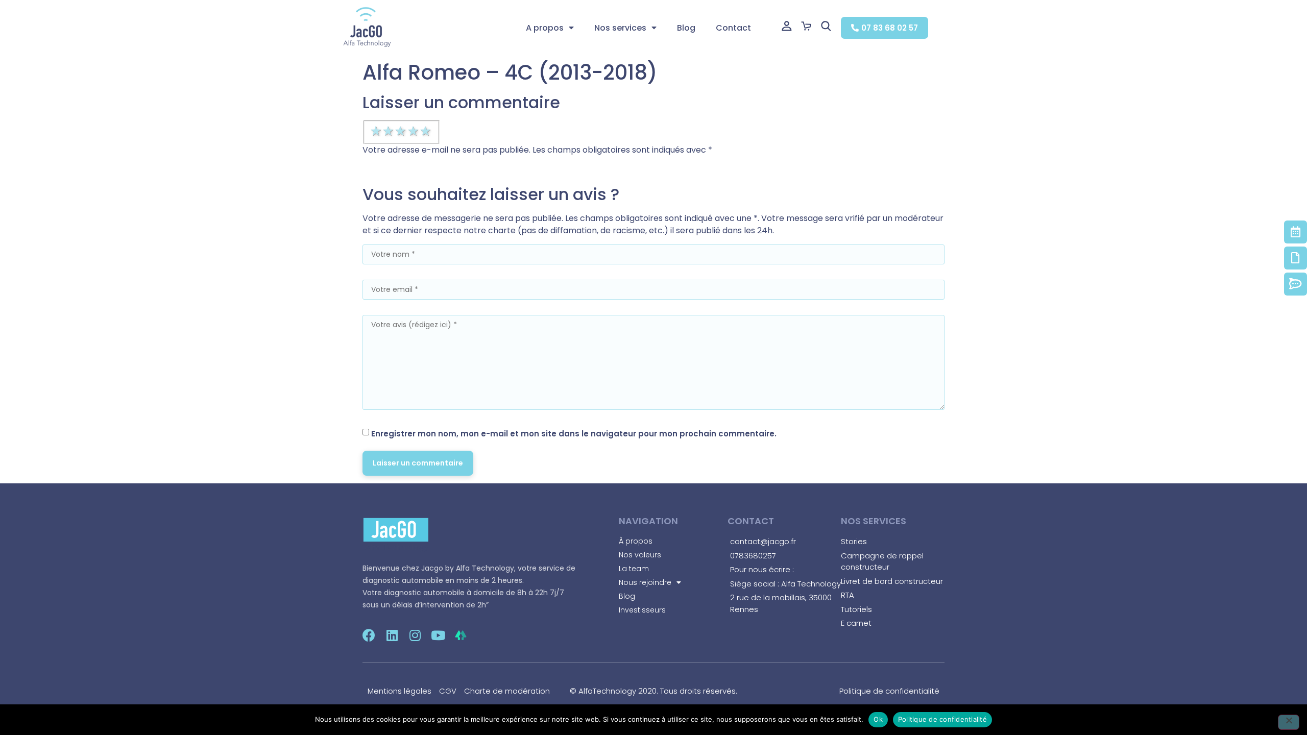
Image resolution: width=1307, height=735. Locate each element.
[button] (884, 28)
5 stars (426, 131)
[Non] (1288, 722)
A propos (545, 28)
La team (634, 569)
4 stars (414, 131)
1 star (377, 131)
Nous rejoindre (645, 582)
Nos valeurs (640, 555)
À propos (635, 541)
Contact (733, 28)
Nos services (620, 28)
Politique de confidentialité (942, 719)
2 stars (389, 131)
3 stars (401, 131)
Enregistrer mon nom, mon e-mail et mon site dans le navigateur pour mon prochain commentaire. (574, 433)
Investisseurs (642, 610)
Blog (686, 28)
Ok (878, 719)
